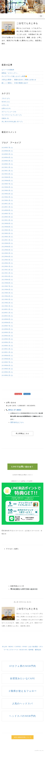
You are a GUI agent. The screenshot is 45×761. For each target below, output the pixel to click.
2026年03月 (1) (7, 161)
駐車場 (31, 649)
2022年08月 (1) (7, 246)
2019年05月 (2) (7, 369)
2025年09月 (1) (7, 177)
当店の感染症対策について (22, 737)
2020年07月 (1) (7, 326)
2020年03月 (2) (7, 339)
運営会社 (38, 649)
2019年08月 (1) (7, 359)
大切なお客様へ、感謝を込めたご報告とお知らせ (19, 79)
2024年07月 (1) (7, 213)
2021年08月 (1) (7, 283)
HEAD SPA (23, 649)
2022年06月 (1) (7, 250)
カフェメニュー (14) (9, 111)
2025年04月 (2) (7, 194)
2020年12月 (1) (7, 309)
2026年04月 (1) (7, 157)
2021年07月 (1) (7, 286)
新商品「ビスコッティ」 (10, 73)
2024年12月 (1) (7, 204)
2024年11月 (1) (7, 207)
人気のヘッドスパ (22, 703)
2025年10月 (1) (7, 174)
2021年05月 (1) (7, 293)
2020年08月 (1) (7, 322)
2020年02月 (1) (7, 342)
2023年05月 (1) (7, 230)
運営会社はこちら (17, 422)
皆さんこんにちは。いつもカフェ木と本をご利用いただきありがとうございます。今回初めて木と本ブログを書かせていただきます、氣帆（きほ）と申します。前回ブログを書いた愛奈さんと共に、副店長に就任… (22, 620)
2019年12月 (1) (7, 349)
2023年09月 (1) (7, 223)
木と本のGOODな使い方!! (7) (12, 121)
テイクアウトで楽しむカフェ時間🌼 (14, 76)
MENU (11, 646)
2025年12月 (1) (7, 167)
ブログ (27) (6, 98)
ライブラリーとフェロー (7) (12, 115)
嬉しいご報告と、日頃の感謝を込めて (15, 83)
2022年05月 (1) (7, 253)
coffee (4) (5, 105)
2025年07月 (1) (7, 184)
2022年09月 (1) (7, 243)
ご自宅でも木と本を (27, 23)
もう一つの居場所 (8, 70)
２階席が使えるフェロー (22, 691)
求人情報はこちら (22, 433)
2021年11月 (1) (7, 273)
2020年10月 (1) (7, 316)
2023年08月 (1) (7, 227)
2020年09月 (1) (7, 319)
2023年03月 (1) (7, 233)
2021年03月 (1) (7, 299)
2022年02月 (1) (7, 263)
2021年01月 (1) (7, 306)
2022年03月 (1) (7, 260)
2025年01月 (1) (7, 200)
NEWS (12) (6, 102)
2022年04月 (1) (7, 256)
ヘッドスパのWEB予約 (22, 716)
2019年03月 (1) (7, 372)
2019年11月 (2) (7, 352)
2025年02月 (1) (7, 197)
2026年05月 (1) (7, 154)
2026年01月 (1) (7, 164)
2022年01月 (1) (7, 266)
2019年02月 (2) (7, 375)
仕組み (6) (5, 118)
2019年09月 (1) (7, 355)
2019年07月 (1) (7, 362)
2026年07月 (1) (7, 147)
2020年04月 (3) (7, 336)
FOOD (24, 646)
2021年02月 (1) (7, 303)
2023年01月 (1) (7, 237)
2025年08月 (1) (7, 180)
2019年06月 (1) (7, 365)
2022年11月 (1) (7, 240)
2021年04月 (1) (7, 296)
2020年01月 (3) (7, 345)
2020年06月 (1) (7, 329)
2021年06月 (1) (7, 289)
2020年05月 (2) (7, 332)
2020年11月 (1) (7, 312)
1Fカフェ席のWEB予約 (22, 666)
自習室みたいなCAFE (22, 678)
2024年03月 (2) (7, 217)
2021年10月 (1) (7, 276)
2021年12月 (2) (7, 270)
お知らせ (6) (6, 108)
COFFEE (18, 646)
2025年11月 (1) (7, 170)
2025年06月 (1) (7, 187)
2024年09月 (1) (7, 210)
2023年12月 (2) (7, 220)
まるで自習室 (33, 646)
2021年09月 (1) (7, 279)
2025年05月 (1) (7, 190)
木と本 (4, 646)
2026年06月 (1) (7, 151)
